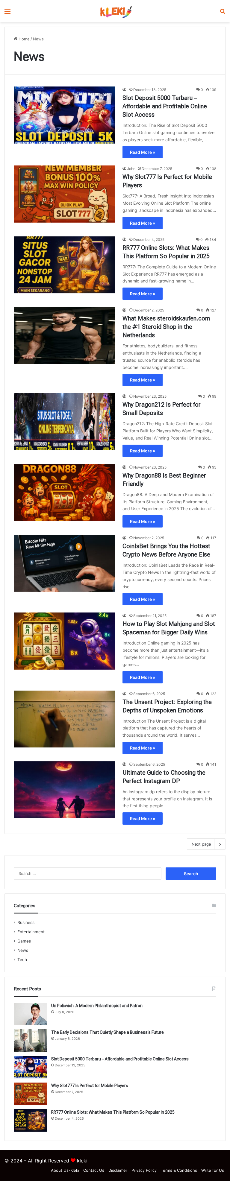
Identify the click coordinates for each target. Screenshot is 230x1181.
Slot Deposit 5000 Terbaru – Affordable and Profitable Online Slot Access (164, 106)
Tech (22, 959)
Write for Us (212, 1170)
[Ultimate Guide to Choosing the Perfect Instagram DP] (64, 789)
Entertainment (31, 931)
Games (24, 941)
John (131, 168)
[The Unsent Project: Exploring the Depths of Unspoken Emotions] (64, 719)
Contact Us (93, 1170)
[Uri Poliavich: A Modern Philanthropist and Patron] (30, 1014)
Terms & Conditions (179, 1170)
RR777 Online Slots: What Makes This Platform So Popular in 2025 (113, 1112)
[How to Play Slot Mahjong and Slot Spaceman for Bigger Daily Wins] (64, 641)
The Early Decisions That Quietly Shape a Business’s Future (107, 1032)
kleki (82, 1161)
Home (23, 39)
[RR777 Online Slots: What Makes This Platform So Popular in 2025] (64, 265)
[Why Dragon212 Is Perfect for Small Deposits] (64, 421)
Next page (201, 844)
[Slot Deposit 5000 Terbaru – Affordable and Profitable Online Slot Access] (64, 115)
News (22, 950)
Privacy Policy (144, 1170)
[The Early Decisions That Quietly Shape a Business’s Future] (30, 1040)
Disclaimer (117, 1170)
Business (25, 922)
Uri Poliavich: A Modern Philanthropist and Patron (97, 1005)
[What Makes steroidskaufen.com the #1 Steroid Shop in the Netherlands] (64, 335)
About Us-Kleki (65, 1170)
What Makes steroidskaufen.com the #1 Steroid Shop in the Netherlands (166, 327)
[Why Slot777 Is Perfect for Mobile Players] (64, 194)
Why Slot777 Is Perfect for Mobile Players (89, 1085)
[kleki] (115, 11)
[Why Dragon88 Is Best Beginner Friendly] (64, 492)
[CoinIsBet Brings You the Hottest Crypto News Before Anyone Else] (64, 563)
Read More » (142, 152)
